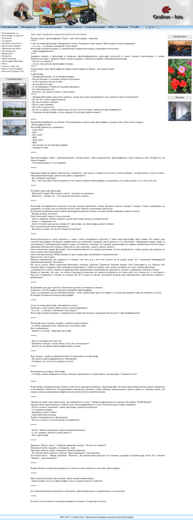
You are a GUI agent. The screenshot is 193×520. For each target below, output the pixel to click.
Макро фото (7, 53)
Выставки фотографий (50, 27)
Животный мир (9, 58)
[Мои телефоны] (149, 27)
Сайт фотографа (10, 27)
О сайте (135, 27)
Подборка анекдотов (11, 43)
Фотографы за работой (12, 35)
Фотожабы (7, 38)
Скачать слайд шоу (10, 66)
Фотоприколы (29, 27)
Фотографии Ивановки (12, 61)
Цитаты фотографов (11, 46)
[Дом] (159, 27)
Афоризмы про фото (11, 48)
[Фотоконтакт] (153, 27)
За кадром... (7, 41)
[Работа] (156, 27)
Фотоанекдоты (9, 51)
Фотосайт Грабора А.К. (13, 71)
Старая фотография (95, 27)
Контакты (123, 27)
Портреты (6, 56)
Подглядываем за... (10, 33)
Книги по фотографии (12, 69)
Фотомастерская (74, 27)
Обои (111, 27)
